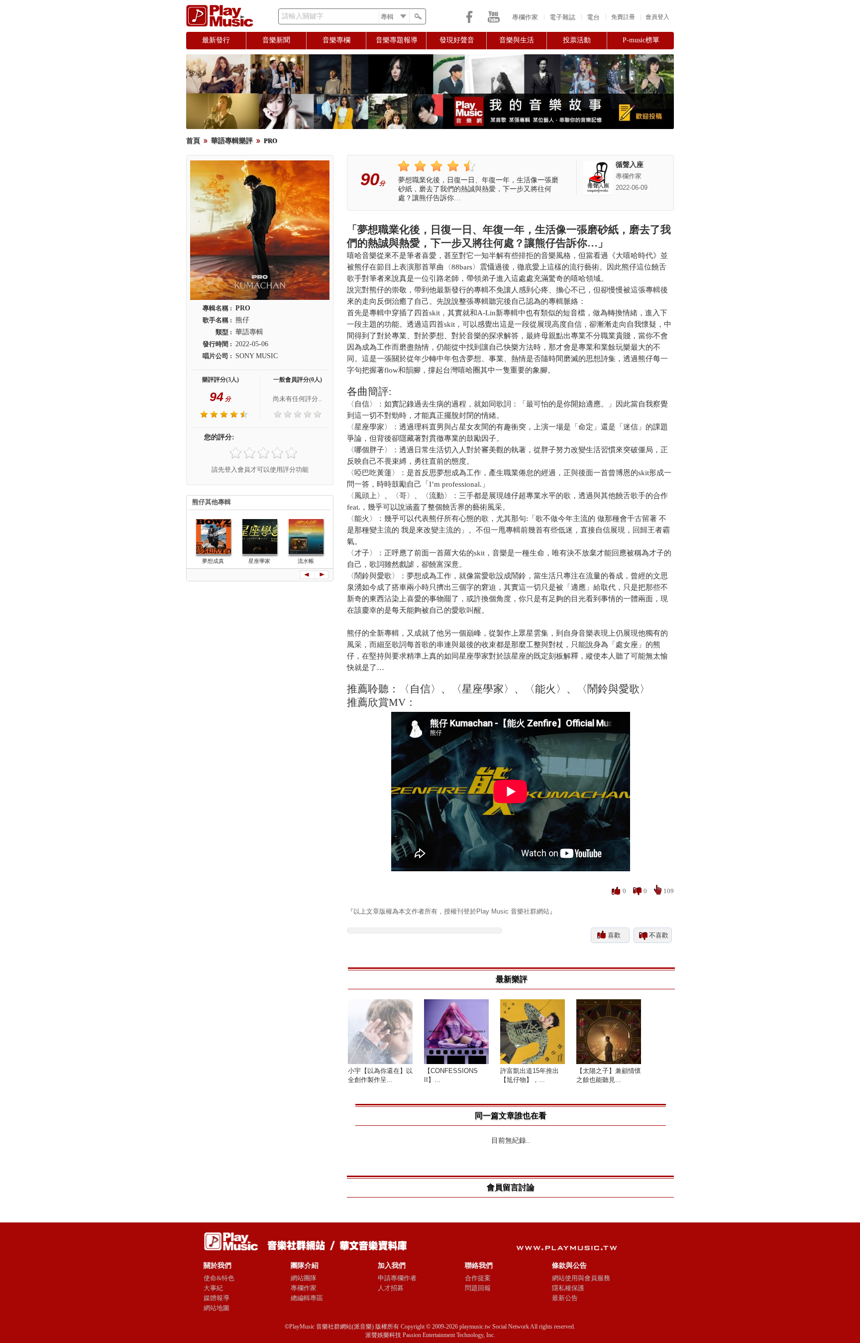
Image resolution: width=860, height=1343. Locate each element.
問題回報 (478, 1288)
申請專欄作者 (397, 1278)
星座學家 (259, 561)
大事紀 (213, 1288)
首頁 (193, 140)
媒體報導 (216, 1298)
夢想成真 (213, 561)
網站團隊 (304, 1278)
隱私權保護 (568, 1288)
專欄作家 (525, 17)
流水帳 (306, 561)
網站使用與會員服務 (581, 1278)
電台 (593, 17)
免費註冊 (623, 17)
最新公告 (565, 1298)
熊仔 (242, 320)
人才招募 (391, 1288)
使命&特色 (219, 1278)
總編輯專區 (307, 1298)
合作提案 (478, 1278)
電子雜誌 (562, 17)
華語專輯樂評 (232, 140)
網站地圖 (216, 1308)
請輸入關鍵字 (302, 16)
